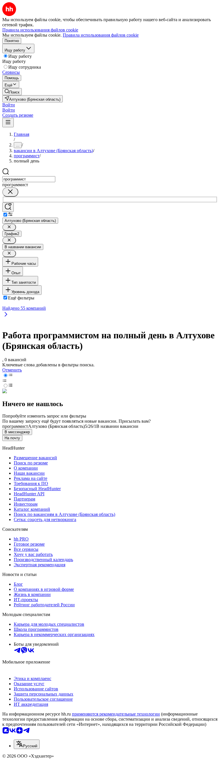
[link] (12, 91)
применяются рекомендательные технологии (116, 714)
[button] (8, 104)
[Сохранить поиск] (8, 207)
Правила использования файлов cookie (101, 35)
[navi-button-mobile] (8, 122)
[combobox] (28, 179)
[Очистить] (10, 192)
